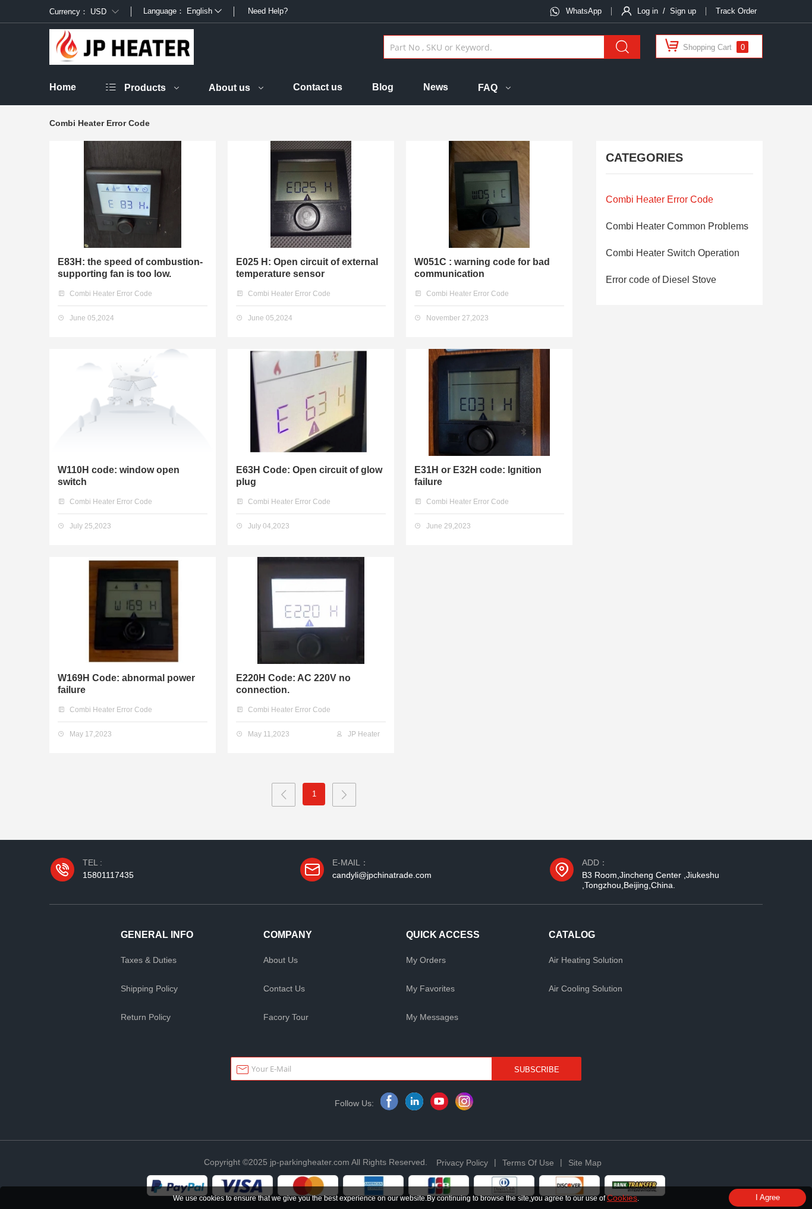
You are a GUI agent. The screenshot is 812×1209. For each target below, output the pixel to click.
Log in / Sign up (666, 11)
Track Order (736, 11)
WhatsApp (584, 11)
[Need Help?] (247, 11)
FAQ (488, 88)
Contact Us (284, 988)
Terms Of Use (528, 1162)
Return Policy (146, 1017)
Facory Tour (286, 1017)
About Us (280, 960)
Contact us (317, 87)
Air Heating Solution (586, 960)
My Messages (432, 1017)
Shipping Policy (149, 988)
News (435, 87)
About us (229, 88)
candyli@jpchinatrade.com (382, 875)
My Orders (426, 960)
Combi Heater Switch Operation (672, 253)
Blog (383, 87)
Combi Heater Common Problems (677, 226)
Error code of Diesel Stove (661, 280)
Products (145, 88)
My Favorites (430, 988)
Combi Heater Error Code (659, 199)
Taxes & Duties (149, 960)
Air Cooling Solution (585, 988)
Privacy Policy (462, 1162)
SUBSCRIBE (536, 1069)
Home (62, 87)
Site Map (585, 1162)
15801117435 (108, 875)
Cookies (622, 1197)
